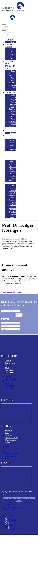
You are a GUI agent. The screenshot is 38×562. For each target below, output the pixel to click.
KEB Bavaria (12, 108)
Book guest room (12, 73)
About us (8, 431)
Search (4, 24)
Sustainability (16, 114)
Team (7, 433)
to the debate (12, 50)
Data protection (10, 363)
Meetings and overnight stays (10, 64)
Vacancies (8, 435)
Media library (8, 46)
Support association (13, 103)
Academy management (13, 98)
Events (9, 130)
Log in (19, 315)
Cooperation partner (14, 125)
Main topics (11, 55)
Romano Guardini (13, 120)
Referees (14, 42)
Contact (8, 361)
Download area (13, 89)
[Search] (4, 29)
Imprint (8, 365)
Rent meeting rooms (12, 80)
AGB (7, 368)
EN (8, 35)
